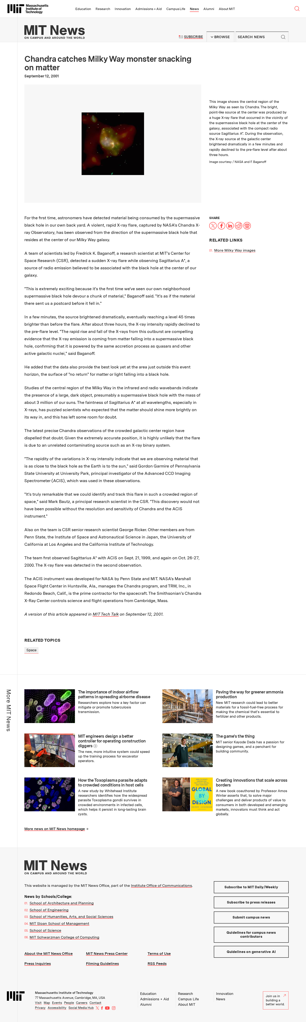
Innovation (123, 9)
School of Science (45, 930)
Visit (38, 1003)
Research (103, 9)
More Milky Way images (234, 250)
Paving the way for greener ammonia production (249, 694)
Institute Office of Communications (161, 885)
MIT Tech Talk (106, 614)
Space (31, 650)
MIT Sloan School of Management (59, 923)
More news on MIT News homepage (54, 829)
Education (83, 9)
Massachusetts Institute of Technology (64, 993)
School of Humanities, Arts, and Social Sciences (71, 916)
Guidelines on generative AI (251, 952)
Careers (81, 1003)
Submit (283, 37)
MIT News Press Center (107, 953)
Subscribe (193, 37)
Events (57, 1003)
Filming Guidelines (102, 963)
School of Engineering (49, 910)
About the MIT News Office (48, 953)
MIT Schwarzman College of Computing (64, 937)
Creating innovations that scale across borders (251, 783)
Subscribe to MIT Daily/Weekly (251, 887)
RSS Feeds (157, 963)
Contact (95, 1003)
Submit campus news (251, 917)
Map (47, 1003)
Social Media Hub (81, 1008)
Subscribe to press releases (251, 902)
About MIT (227, 9)
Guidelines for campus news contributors (251, 934)
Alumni (208, 9)
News (194, 9)
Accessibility (57, 1008)
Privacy (40, 1008)
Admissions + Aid (148, 9)
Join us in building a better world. (275, 1000)
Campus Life (175, 9)
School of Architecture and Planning (62, 903)
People (69, 1003)
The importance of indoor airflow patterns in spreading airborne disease (114, 694)
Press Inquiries (37, 963)
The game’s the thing (235, 736)
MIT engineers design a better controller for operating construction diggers (112, 741)
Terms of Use (159, 953)
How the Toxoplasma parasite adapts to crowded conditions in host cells (112, 783)
